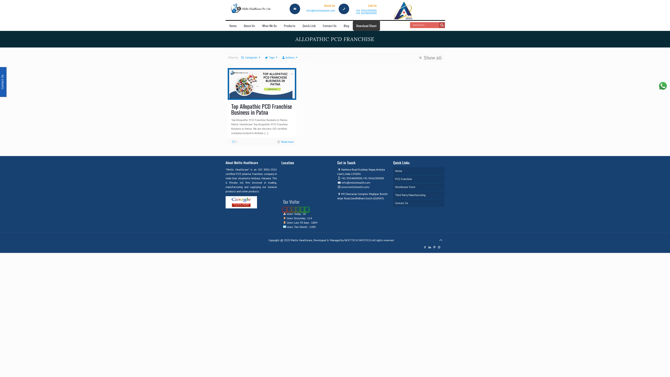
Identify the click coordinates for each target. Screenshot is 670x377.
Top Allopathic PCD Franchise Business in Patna (261, 109)
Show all (433, 57)
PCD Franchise (403, 179)
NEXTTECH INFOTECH (357, 240)
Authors (290, 57)
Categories (251, 57)
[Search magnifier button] (442, 25)
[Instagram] (439, 247)
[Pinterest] (434, 247)
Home (398, 171)
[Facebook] (425, 247)
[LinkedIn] (429, 247)
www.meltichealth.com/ (355, 187)
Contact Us (401, 203)
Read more (287, 141)
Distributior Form (405, 187)
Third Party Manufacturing (410, 195)
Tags (271, 57)
